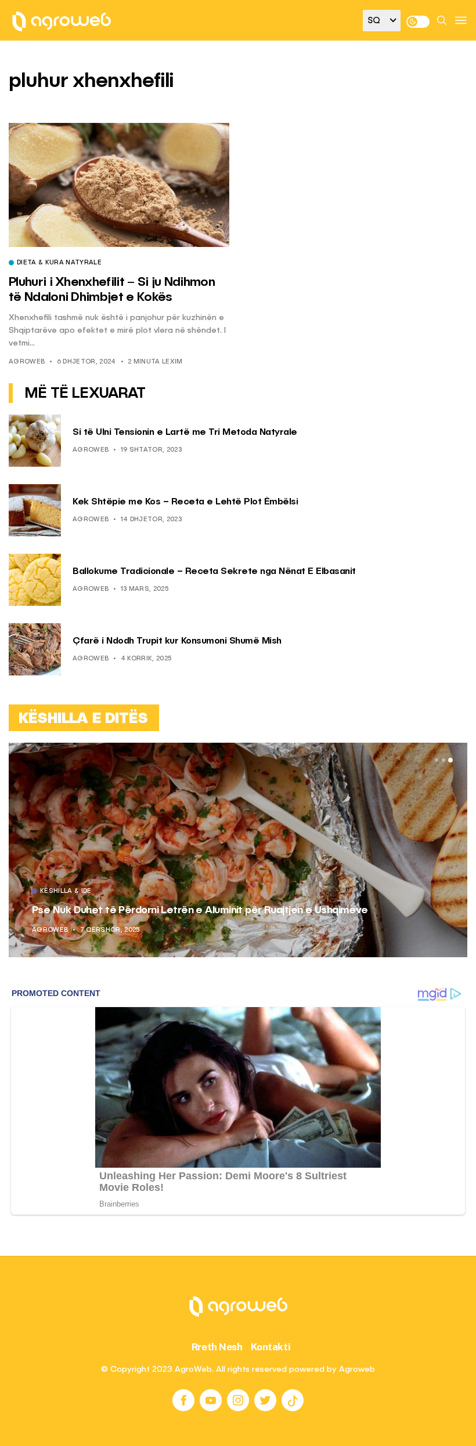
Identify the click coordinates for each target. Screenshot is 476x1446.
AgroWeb (27, 362)
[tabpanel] (238, 850)
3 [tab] (450, 760)
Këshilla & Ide (66, 892)
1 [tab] (436, 760)
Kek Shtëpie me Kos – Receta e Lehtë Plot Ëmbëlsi (185, 502)
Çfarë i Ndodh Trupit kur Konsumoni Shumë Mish (177, 641)
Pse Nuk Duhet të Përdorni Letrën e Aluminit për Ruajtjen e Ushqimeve (200, 910)
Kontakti (271, 1347)
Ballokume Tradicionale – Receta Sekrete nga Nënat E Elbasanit (214, 571)
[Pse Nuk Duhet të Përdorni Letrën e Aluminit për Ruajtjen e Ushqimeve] (238, 850)
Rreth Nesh (217, 1347)
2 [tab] (443, 760)
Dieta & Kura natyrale (59, 263)
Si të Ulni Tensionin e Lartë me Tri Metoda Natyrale (185, 432)
